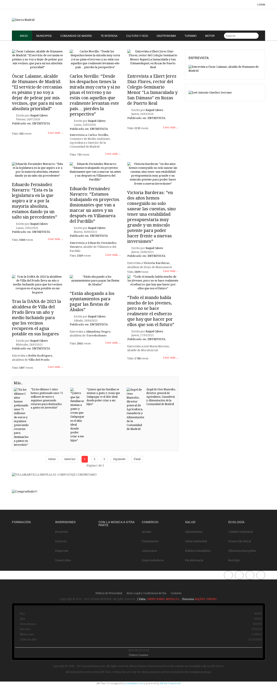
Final (137, 459)
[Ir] (254, 36)
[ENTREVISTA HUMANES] (225, 68)
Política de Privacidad (108, 593)
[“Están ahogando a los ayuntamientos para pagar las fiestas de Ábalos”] (95, 280)
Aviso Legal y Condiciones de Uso (146, 593)
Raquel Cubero (39, 115)
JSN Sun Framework (170, 683)
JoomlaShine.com (134, 683)
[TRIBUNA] (210, 92)
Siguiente (119, 459)
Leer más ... (55, 132)
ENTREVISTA (41, 123)
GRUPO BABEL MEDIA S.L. (163, 599)
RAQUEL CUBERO (205, 599)
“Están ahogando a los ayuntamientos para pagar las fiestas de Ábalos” (92, 301)
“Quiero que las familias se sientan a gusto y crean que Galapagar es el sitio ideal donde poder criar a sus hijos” (103, 396)
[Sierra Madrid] (138, 20)
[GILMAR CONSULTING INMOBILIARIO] (24, 491)
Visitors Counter (138, 655)
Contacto (176, 593)
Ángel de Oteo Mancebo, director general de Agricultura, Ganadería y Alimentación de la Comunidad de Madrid (161, 396)
